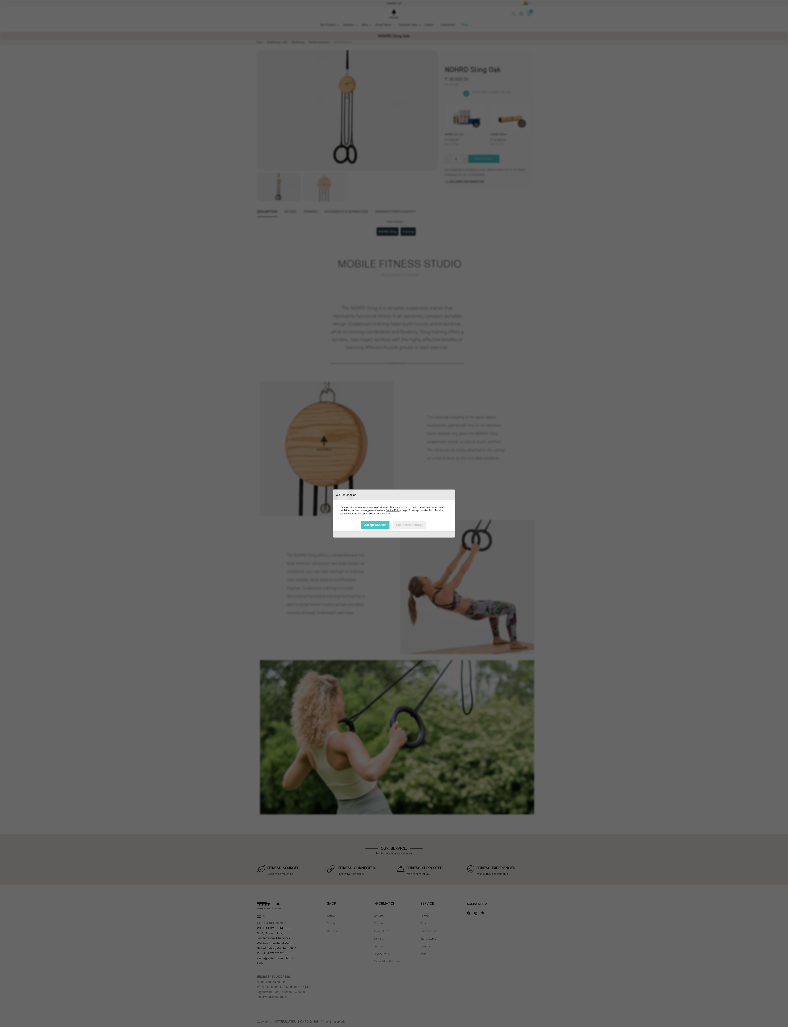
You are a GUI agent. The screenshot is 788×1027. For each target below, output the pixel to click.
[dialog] (394, 513)
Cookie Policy (393, 510)
